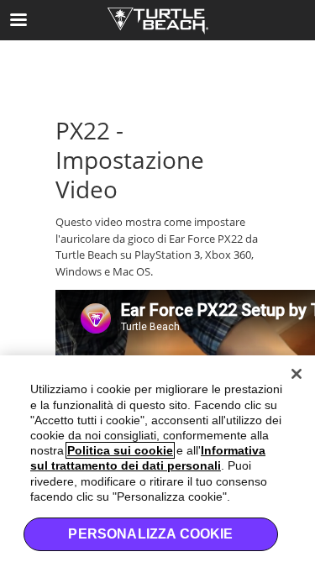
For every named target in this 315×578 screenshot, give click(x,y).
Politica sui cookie (120, 450)
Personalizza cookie (150, 534)
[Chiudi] (296, 373)
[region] (157, 466)
